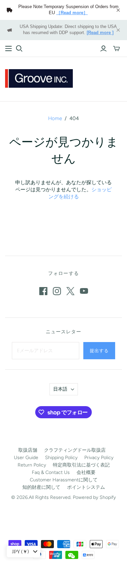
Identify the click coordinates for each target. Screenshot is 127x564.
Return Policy (32, 465)
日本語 (60, 389)
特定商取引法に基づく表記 (81, 465)
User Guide (26, 457)
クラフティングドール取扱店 (75, 450)
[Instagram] (57, 291)
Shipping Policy (61, 457)
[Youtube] (84, 291)
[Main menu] (8, 48)
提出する (99, 350)
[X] (70, 291)
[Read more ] (100, 32)
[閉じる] (118, 10)
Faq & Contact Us (51, 472)
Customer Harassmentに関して (64, 480)
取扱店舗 (27, 450)
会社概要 (86, 472)
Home (55, 118)
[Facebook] (43, 291)
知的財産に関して (41, 487)
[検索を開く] (19, 48)
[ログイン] (103, 48)
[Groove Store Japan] (39, 77)
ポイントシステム (86, 487)
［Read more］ (72, 12)
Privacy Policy (98, 457)
